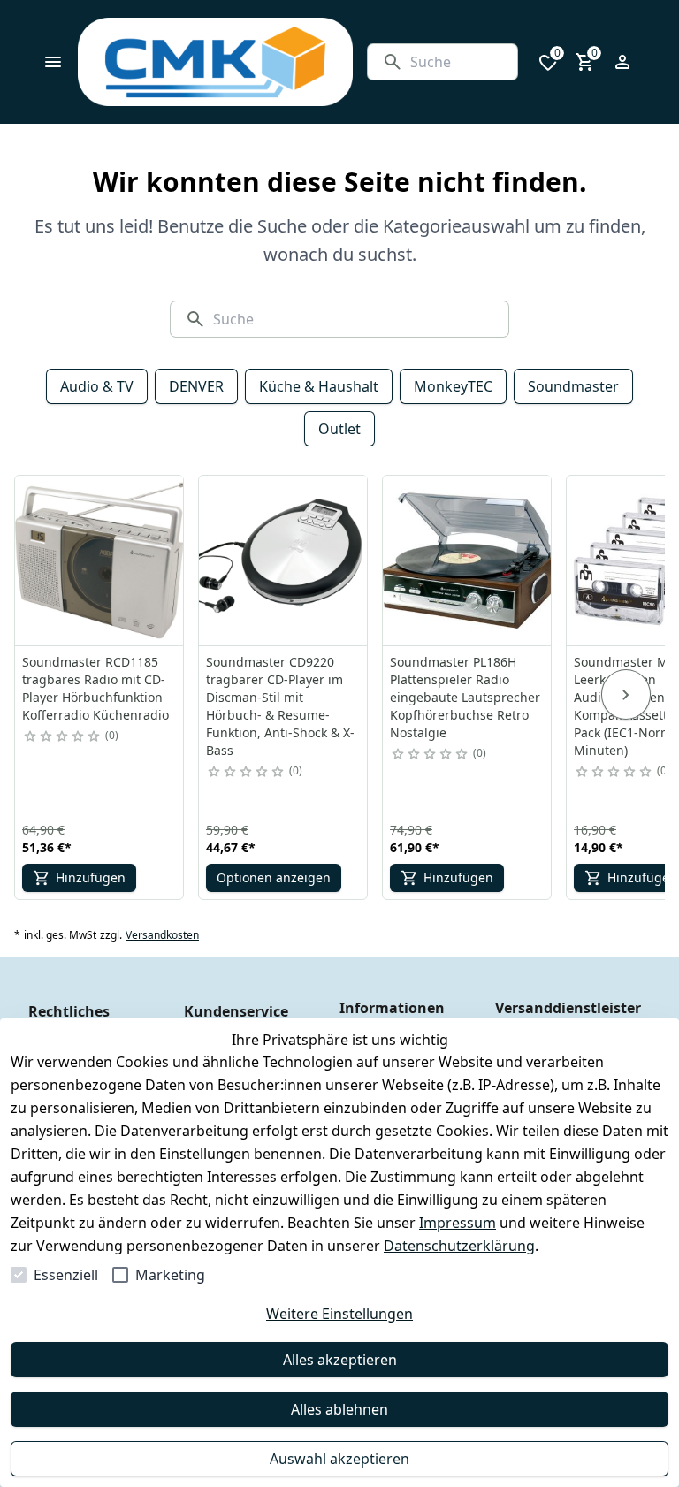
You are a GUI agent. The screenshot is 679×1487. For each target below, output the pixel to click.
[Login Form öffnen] (622, 62)
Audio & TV (97, 386)
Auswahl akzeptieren (339, 1458)
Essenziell (66, 1275)
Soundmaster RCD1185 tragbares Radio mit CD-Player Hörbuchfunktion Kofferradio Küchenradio (95, 688)
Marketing (170, 1275)
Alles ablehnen (339, 1409)
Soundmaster (573, 386)
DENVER (196, 386)
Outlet (339, 428)
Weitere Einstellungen (339, 1313)
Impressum (457, 1222)
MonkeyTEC (453, 386)
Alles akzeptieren (340, 1359)
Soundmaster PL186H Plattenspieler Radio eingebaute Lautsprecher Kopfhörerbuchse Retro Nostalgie (465, 697)
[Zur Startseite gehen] (215, 62)
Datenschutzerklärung (459, 1245)
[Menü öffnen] (53, 62)
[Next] (626, 695)
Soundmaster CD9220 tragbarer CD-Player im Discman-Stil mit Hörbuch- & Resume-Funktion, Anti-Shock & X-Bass (280, 706)
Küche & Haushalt (318, 386)
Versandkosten (162, 935)
